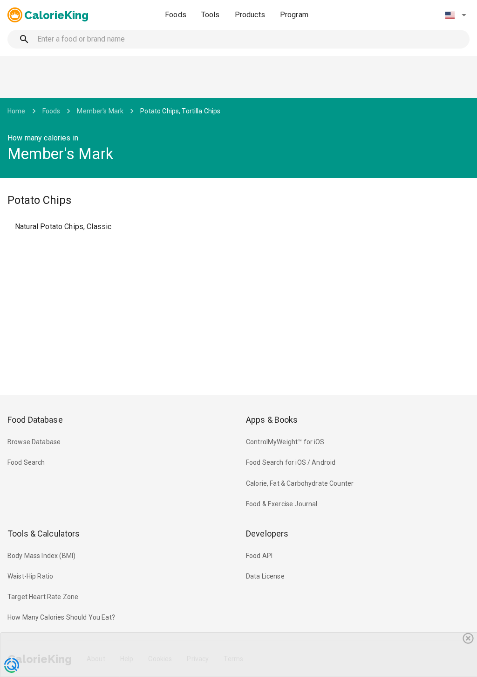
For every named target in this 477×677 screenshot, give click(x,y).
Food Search (26, 462)
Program (294, 14)
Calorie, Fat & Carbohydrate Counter (300, 483)
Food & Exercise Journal (281, 504)
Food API (259, 555)
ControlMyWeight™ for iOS (285, 442)
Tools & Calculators (43, 533)
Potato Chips (39, 200)
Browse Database (34, 442)
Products (250, 14)
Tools (210, 14)
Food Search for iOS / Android (290, 462)
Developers (267, 533)
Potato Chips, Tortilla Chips (180, 111)
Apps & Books (272, 420)
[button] (456, 14)
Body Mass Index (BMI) (41, 555)
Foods (175, 14)
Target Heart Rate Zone (42, 596)
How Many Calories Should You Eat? (61, 617)
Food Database (35, 420)
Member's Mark (100, 111)
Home (16, 111)
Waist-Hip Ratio (30, 576)
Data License (265, 576)
